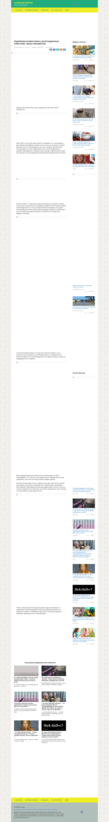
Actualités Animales (31, 10)
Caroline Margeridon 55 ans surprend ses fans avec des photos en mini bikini (84, 165)
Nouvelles (19, 10)
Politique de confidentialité (22, 810)
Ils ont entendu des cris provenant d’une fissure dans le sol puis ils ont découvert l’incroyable (83, 77)
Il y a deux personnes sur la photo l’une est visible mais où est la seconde (83, 56)
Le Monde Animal (23, 2)
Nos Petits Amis (56, 10)
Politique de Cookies (37, 810)
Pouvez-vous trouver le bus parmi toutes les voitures (82, 286)
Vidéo (67, 10)
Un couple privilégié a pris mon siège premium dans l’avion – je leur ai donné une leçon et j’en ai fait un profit (26, 680)
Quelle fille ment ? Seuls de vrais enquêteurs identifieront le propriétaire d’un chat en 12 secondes (84, 640)
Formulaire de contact (50, 810)
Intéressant (44, 10)
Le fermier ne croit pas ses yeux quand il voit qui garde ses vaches (84, 307)
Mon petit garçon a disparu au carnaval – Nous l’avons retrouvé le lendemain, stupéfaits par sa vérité (53, 679)
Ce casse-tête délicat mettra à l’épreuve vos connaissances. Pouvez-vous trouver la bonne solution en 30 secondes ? (51, 734)
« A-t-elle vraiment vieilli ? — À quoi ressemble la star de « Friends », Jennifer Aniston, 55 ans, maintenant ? (26, 734)
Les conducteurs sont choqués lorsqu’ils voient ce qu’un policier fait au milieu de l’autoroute (83, 97)
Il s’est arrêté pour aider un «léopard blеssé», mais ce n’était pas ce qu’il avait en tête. (83, 120)
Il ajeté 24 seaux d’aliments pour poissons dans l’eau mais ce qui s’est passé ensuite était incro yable (83, 143)
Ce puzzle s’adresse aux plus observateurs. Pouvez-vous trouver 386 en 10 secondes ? (25, 704)
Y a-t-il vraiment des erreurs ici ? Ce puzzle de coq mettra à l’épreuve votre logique (84, 619)
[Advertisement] (54, 25)
